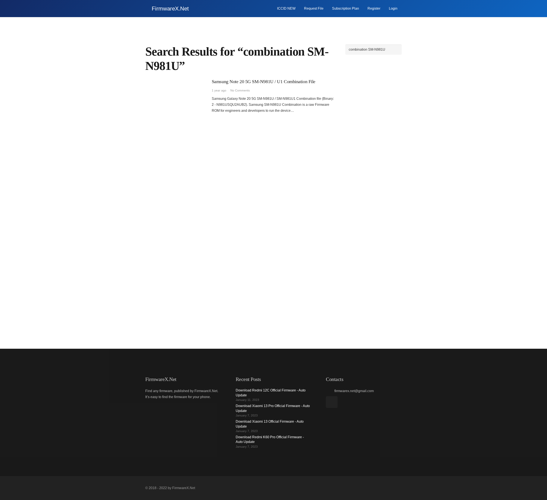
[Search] (396, 49)
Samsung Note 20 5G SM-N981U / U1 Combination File (263, 81)
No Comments (240, 90)
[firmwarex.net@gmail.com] (330, 391)
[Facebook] (332, 402)
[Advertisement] (373, 124)
